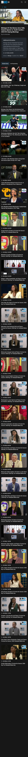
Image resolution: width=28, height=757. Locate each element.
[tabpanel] (14, 367)
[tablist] (9, 63)
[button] (21, 2)
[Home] (5, 2)
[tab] (5, 63)
